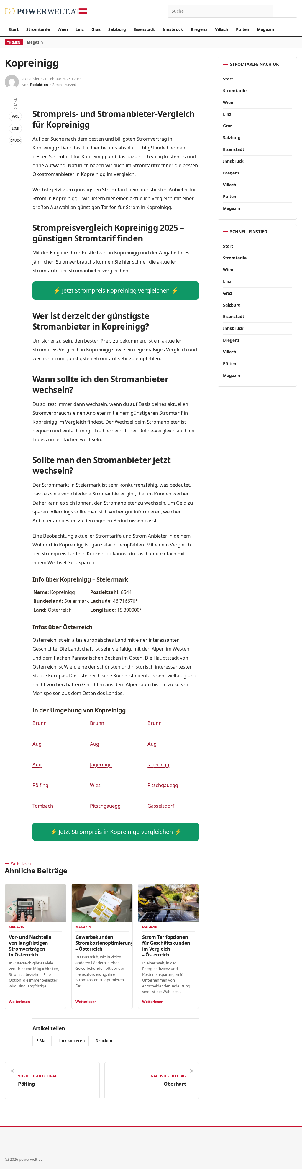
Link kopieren (71, 1040)
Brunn (39, 722)
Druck (15, 141)
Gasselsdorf (160, 805)
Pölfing (40, 785)
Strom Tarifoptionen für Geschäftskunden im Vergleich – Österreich (166, 946)
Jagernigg (101, 764)
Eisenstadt (144, 29)
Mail (15, 116)
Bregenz (199, 29)
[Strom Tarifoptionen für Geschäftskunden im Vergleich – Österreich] (168, 903)
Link (15, 128)
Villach (221, 29)
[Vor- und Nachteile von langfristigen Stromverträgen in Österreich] (35, 903)
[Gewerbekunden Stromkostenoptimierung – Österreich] (102, 903)
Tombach (42, 805)
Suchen (285, 11)
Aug (37, 743)
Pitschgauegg (162, 785)
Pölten (242, 29)
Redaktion (39, 84)
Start (14, 29)
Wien (63, 29)
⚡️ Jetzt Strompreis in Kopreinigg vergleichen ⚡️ (116, 832)
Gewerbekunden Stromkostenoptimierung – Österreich (105, 943)
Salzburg (117, 29)
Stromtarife (38, 29)
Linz (80, 29)
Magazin (265, 29)
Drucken (104, 1040)
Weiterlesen (19, 1001)
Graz (96, 29)
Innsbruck (173, 29)
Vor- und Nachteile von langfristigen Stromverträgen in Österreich (30, 946)
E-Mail (42, 1040)
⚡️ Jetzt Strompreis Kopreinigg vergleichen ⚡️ (115, 290)
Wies (95, 785)
